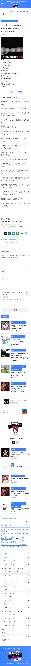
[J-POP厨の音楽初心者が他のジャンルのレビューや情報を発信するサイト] (15, 6)
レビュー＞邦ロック (12, 239)
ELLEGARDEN (6, 242)
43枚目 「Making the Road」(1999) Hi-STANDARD (18, 375)
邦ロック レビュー (15, 242)
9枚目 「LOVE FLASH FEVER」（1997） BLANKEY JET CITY (18, 389)
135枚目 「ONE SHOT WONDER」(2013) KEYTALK (18, 328)
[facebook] (9, 233)
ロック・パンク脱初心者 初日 (10, 529)
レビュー (5, 239)
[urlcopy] (26, 233)
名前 (3, 271)
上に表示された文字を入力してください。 (13, 299)
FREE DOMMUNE (16, 467)
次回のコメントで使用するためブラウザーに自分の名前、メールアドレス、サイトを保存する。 (15, 293)
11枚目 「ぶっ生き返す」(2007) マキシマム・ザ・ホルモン (20, 454)
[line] (17, 233)
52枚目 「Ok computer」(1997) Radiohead (18, 342)
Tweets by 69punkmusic (8, 518)
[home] (17, 442)
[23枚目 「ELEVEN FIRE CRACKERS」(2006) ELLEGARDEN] (13, 233)
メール (4, 278)
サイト (4, 285)
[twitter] (5, 233)
